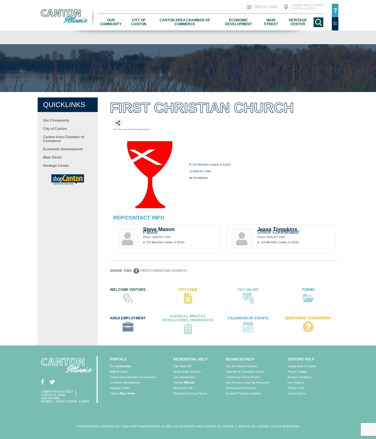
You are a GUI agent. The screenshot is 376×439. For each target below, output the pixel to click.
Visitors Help (301, 359)
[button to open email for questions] (335, 10)
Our (120, 366)
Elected (184, 382)
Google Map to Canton (302, 366)
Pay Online (248, 290)
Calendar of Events (248, 318)
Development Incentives (241, 388)
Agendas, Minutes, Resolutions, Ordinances (188, 318)
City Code (188, 290)
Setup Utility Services (187, 371)
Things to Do (296, 388)
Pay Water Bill (182, 366)
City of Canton (138, 22)
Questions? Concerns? (308, 318)
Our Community (111, 22)
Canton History (297, 393)
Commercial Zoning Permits (243, 377)
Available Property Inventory (243, 393)
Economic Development (238, 22)
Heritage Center (298, 22)
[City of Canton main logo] (68, 16)
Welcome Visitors (128, 290)
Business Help (240, 359)
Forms (308, 290)
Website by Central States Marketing (268, 426)
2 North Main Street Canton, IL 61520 (307, 7)
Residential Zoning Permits (190, 393)
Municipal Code (183, 388)
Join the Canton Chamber (242, 366)
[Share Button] (118, 123)
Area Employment (128, 318)
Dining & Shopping (299, 377)
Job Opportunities (184, 377)
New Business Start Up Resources (247, 382)
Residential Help (190, 359)
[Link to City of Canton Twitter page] (52, 382)
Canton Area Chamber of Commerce (184, 22)
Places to (297, 371)
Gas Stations (296, 382)
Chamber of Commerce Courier (245, 371)
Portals (118, 359)
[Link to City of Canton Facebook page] (42, 382)
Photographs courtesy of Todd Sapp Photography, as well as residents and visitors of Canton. (156, 426)
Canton (119, 371)
